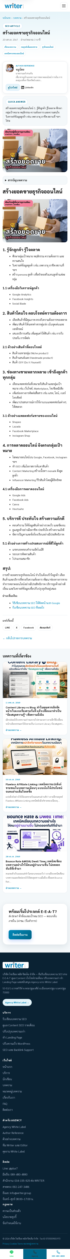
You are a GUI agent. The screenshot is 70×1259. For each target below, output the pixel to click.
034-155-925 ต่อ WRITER (29, 1180)
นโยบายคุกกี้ (9, 1217)
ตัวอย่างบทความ (12, 1139)
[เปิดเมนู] (63, 5)
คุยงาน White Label (14, 1151)
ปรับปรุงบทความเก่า (14, 1031)
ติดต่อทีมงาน (20, 934)
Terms (20, 1243)
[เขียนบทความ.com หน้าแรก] (15, 6)
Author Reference (13, 1133)
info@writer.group (20, 1193)
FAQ (5, 1103)
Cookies (13, 1243)
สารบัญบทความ (17, 180)
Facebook (28, 627)
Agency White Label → (17, 1002)
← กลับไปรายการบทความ (17, 638)
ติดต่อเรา (8, 1109)
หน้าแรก (7, 17)
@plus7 (13, 1168)
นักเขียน (7, 1079)
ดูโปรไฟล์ (12, 87)
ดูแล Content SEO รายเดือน (19, 1025)
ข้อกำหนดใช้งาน (12, 1223)
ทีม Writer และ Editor (15, 1145)
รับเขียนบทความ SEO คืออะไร (28, 607)
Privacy (6, 1243)
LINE (7, 627)
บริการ (6, 1073)
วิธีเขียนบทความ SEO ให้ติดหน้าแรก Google (36, 603)
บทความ (17, 17)
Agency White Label (14, 1127)
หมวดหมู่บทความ (12, 1091)
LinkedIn (29, 87)
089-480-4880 (18, 1174)
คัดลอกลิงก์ (45, 627)
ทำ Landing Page (12, 1037)
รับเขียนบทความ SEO (15, 1019)
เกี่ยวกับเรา (9, 1097)
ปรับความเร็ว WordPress (16, 1043)
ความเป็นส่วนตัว (12, 1211)
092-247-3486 (20, 1186)
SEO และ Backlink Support (18, 1050)
